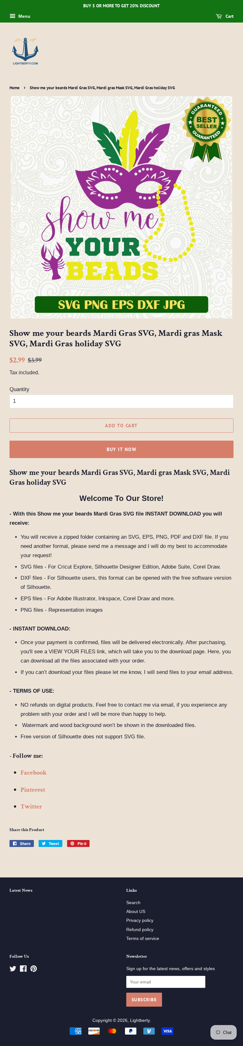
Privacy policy (139, 920)
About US (135, 911)
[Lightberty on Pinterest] (33, 969)
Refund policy (139, 929)
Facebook (34, 773)
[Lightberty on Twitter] (12, 969)
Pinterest (33, 790)
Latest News (20, 890)
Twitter (31, 807)
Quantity (19, 389)
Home (14, 87)
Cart (229, 16)
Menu (23, 16)
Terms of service (142, 938)
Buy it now (122, 449)
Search (133, 902)
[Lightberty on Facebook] (23, 969)
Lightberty (140, 1020)
